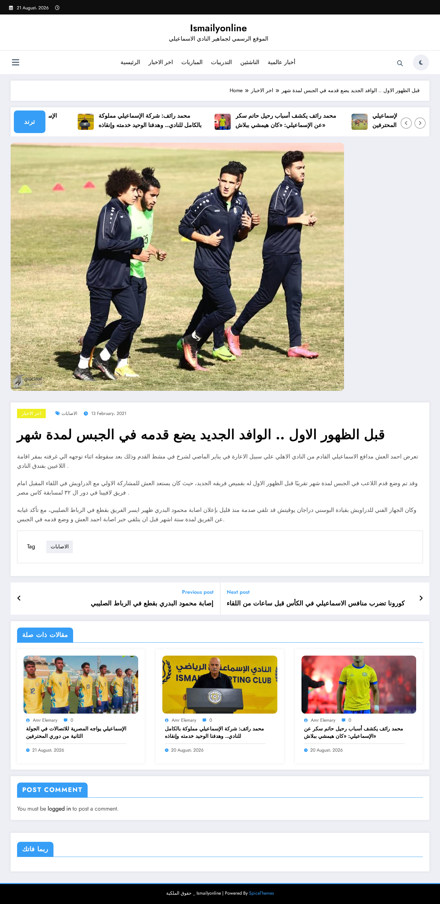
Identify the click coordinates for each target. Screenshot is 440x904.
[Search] (400, 63)
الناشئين (249, 62)
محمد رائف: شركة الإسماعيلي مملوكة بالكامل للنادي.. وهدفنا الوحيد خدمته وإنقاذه (136, 120)
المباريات (192, 62)
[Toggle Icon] (15, 63)
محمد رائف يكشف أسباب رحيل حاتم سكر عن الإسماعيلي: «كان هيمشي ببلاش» (272, 120)
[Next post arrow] (421, 598)
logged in (59, 808)
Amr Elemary (45, 720)
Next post (238, 592)
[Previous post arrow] (19, 598)
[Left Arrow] (406, 123)
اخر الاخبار (160, 62)
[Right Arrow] (420, 123)
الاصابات (69, 413)
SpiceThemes (261, 893)
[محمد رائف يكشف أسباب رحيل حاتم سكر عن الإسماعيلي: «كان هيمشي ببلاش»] (358, 684)
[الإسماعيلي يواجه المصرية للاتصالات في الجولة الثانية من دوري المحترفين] (81, 684)
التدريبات (221, 62)
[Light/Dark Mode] (421, 62)
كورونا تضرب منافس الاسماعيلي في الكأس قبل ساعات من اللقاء (316, 603)
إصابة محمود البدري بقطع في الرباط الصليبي (152, 603)
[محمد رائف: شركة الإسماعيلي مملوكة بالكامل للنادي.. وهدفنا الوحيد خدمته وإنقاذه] (219, 684)
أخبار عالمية (281, 62)
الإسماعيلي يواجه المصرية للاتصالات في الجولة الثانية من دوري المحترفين (76, 732)
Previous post (198, 592)
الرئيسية (130, 62)
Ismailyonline (218, 28)
